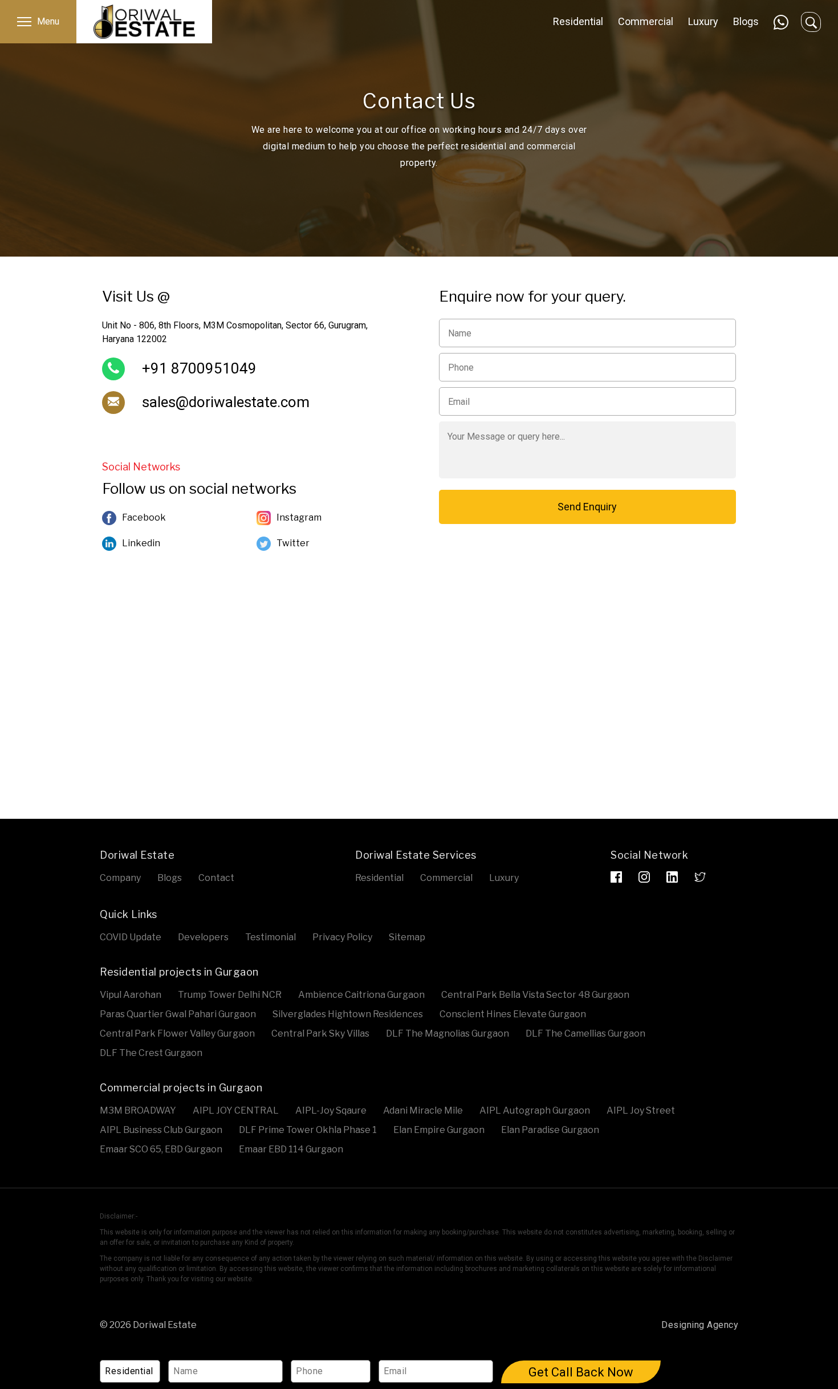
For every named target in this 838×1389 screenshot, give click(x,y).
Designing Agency (699, 1324)
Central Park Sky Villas (320, 1033)
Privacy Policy (342, 937)
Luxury (703, 21)
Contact (216, 877)
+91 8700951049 (199, 368)
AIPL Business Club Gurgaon (161, 1129)
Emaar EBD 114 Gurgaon (291, 1149)
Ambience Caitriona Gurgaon (361, 994)
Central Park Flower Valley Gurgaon (177, 1033)
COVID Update (130, 937)
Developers (203, 937)
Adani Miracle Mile (423, 1110)
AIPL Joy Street (641, 1110)
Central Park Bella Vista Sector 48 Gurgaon (535, 994)
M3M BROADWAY (138, 1110)
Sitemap (407, 937)
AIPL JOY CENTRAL (236, 1110)
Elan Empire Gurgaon (439, 1129)
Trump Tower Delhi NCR (230, 994)
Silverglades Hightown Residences (347, 1014)
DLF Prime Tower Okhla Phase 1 (308, 1129)
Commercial (645, 21)
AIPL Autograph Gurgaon (534, 1110)
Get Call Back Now (580, 1372)
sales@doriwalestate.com (226, 402)
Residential (578, 21)
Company (120, 877)
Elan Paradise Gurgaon (550, 1129)
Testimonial (270, 937)
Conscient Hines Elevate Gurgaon (513, 1014)
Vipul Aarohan (130, 994)
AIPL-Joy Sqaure (331, 1110)
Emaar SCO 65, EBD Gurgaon (161, 1149)
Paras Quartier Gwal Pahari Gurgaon (178, 1014)
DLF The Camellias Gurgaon (585, 1033)
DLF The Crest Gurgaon (151, 1052)
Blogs (746, 21)
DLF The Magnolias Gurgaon (447, 1033)
